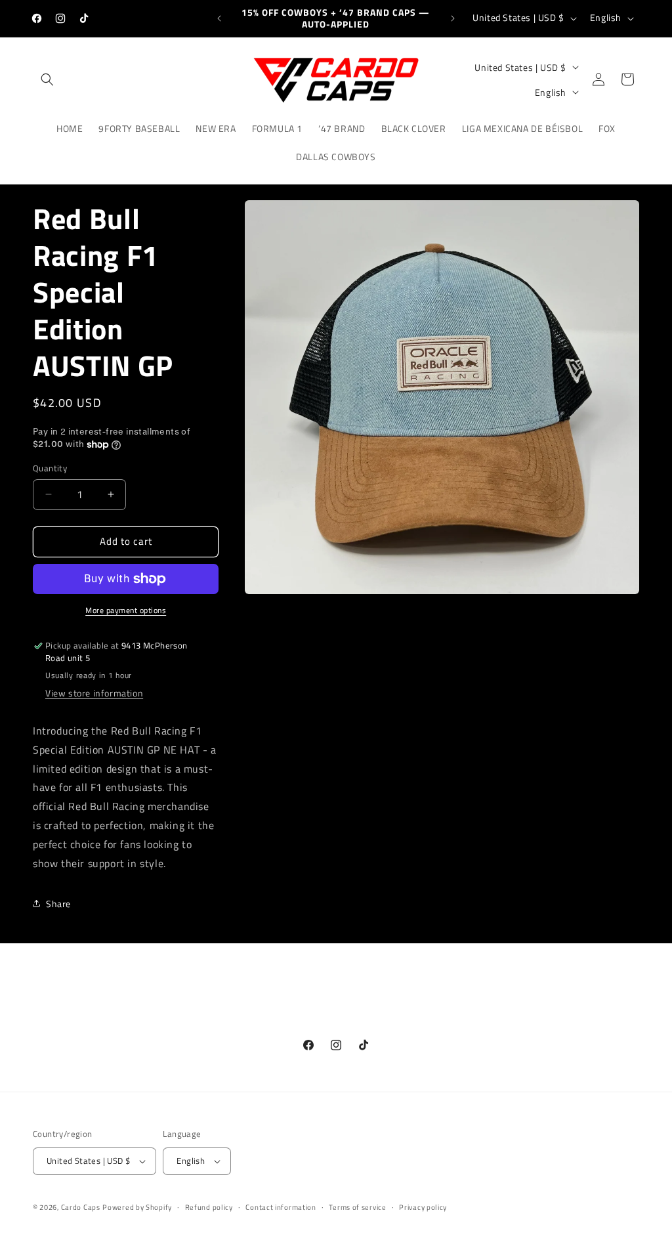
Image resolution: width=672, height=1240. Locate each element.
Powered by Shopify (137, 1207)
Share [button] (58, 903)
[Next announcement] (452, 18)
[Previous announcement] (219, 18)
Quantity (50, 468)
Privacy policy (423, 1207)
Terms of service (357, 1207)
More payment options (125, 610)
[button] (47, 79)
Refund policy (209, 1207)
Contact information (280, 1207)
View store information (94, 693)
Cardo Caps (80, 1207)
